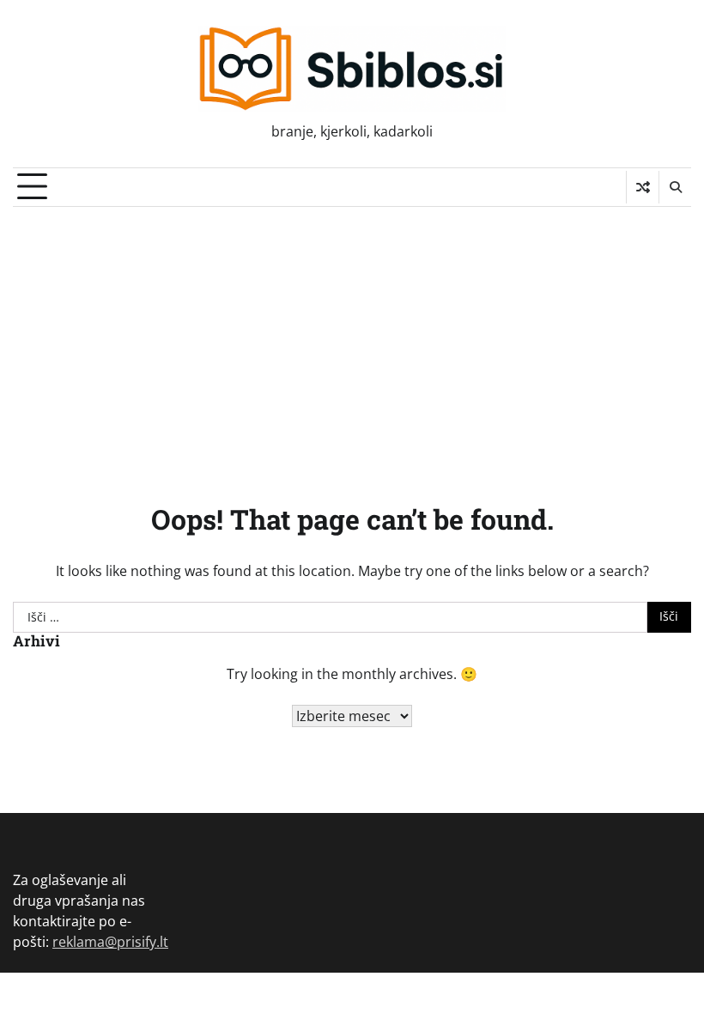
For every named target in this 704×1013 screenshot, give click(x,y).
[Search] (674, 187)
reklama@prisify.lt (110, 941)
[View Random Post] (642, 187)
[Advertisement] (352, 335)
